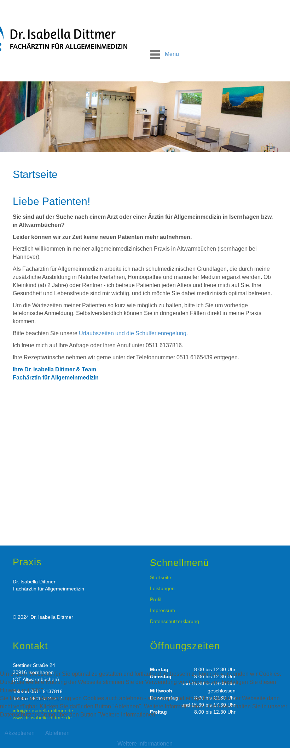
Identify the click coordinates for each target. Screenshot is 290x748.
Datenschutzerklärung (174, 621)
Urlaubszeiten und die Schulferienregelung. (133, 333)
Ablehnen (57, 733)
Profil (155, 599)
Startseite (160, 577)
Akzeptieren (20, 733)
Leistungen (162, 588)
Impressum (162, 610)
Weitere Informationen (145, 744)
